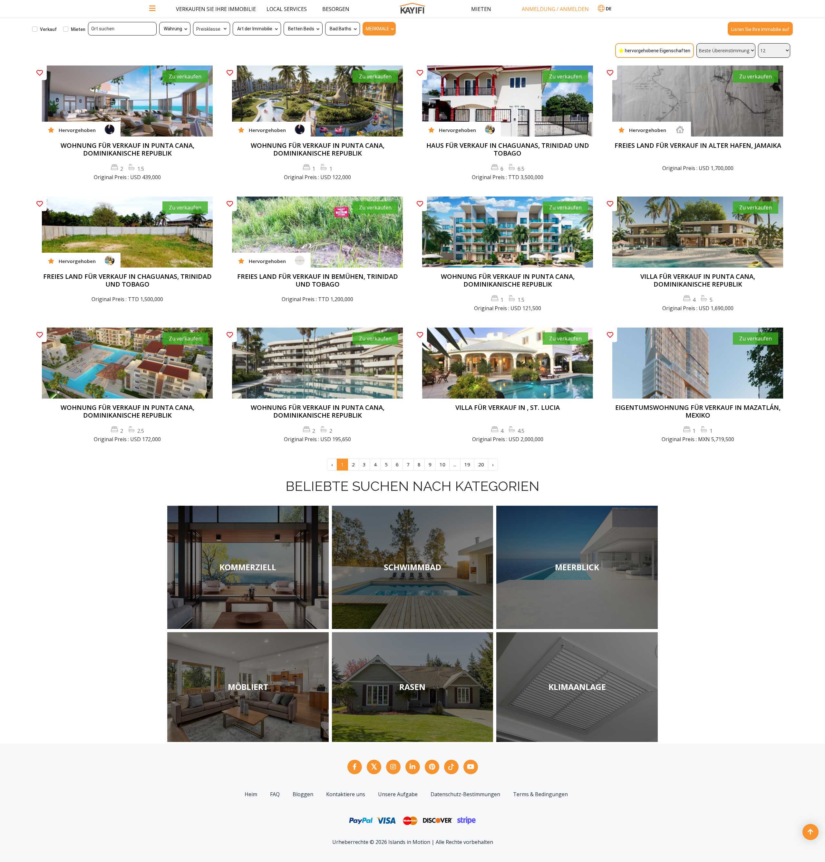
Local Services (287, 9)
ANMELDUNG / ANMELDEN (555, 9)
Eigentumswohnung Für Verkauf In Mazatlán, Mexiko (698, 411)
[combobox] (175, 28)
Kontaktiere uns (345, 794)
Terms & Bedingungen (540, 794)
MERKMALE (377, 28)
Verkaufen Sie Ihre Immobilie (216, 9)
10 (442, 464)
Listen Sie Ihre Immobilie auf (760, 29)
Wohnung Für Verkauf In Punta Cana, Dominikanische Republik (127, 149)
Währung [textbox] (173, 28)
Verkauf (48, 29)
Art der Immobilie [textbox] (254, 28)
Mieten (481, 9)
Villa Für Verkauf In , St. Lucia (507, 407)
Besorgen (335, 9)
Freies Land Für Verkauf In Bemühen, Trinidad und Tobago (317, 280)
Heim (251, 794)
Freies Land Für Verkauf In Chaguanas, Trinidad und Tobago (127, 280)
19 (467, 464)
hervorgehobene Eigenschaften (657, 50)
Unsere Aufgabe (398, 794)
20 (481, 464)
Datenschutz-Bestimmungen (465, 794)
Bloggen (303, 794)
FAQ (275, 794)
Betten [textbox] (295, 28)
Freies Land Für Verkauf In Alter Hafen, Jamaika (698, 145)
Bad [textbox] (334, 28)
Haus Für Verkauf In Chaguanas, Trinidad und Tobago (507, 149)
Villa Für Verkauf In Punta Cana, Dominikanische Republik (697, 280)
